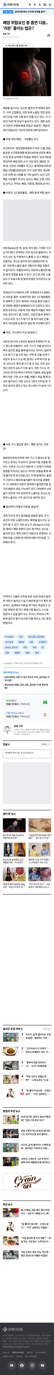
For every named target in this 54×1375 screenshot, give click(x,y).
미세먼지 (42, 641)
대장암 (21, 641)
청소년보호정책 (40, 1352)
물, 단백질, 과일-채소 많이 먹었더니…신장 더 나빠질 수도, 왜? (35, 1211)
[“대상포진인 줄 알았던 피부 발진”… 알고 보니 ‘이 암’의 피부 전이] (40, 825)
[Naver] (11, 1365)
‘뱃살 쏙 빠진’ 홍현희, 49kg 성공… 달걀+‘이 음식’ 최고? (14, 885)
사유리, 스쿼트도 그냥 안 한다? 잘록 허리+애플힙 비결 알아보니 (35, 1160)
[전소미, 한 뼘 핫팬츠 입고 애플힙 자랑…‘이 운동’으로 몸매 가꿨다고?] (14, 850)
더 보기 (44, 744)
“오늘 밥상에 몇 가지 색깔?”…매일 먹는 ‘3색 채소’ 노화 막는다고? (36, 1241)
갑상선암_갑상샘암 (36, 636)
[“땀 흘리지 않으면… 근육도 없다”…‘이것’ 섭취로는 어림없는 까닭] (11, 1226)
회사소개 (6, 1352)
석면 (34, 647)
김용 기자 (18, 726)
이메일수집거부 (8, 1356)
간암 (21, 636)
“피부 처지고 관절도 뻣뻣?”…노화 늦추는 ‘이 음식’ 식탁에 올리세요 (38, 1078)
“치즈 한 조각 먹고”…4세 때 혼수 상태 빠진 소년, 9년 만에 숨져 (40, 885)
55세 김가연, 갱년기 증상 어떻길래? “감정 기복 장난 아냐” (35, 1118)
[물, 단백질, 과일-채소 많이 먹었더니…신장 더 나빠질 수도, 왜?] (11, 1212)
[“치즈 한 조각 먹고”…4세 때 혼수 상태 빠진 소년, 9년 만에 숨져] (40, 874)
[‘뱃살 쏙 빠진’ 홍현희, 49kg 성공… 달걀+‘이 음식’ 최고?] (14, 874)
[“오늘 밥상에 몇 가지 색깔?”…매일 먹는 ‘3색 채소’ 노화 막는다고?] (11, 1240)
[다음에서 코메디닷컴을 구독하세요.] (27, 715)
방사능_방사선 (11, 647)
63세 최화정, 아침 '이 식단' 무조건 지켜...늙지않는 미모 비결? (26, 678)
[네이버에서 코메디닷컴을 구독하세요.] (27, 702)
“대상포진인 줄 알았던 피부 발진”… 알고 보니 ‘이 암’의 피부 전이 (40, 836)
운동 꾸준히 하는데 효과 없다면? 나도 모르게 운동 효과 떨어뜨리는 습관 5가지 (36, 1134)
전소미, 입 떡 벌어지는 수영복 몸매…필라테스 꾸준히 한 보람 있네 (38, 1036)
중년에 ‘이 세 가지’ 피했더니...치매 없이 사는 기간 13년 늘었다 (39, 861)
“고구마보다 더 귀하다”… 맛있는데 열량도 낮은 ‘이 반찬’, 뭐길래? (38, 1050)
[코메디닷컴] (22, 1365)
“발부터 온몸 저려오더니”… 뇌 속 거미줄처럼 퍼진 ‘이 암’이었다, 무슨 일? (37, 1064)
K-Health (9, 636)
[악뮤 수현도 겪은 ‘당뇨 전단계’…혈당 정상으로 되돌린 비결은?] (11, 1254)
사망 (25, 647)
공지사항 (19, 1356)
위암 (7, 652)
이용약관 (30, 1352)
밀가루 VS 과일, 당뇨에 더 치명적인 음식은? (13, 836)
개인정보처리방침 (18, 1352)
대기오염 (9, 641)
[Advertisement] (27, 417)
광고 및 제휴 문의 (31, 1356)
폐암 (28, 652)
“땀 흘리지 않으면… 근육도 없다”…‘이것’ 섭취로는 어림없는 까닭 (38, 1092)
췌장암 (17, 652)
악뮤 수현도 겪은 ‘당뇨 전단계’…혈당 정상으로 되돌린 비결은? (36, 1253)
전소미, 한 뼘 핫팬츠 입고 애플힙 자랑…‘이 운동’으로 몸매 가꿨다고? (14, 861)
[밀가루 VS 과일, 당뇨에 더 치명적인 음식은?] (14, 825)
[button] (29, 4)
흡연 (37, 652)
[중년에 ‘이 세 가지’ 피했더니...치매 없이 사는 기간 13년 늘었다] (40, 850)
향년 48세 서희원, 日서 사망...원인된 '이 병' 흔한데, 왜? (26, 686)
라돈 (31, 641)
